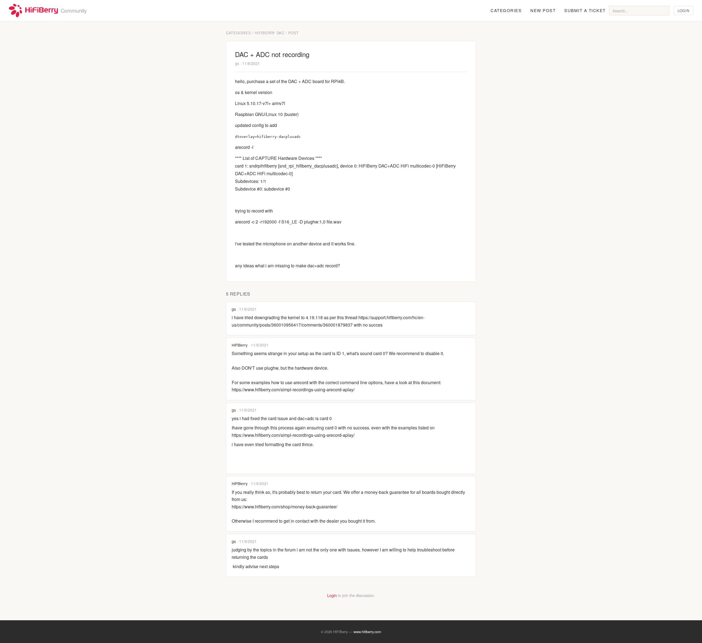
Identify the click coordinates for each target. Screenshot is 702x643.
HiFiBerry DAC (269, 32)
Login (683, 10)
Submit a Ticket (585, 10)
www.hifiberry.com (367, 631)
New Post (543, 10)
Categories (506, 10)
